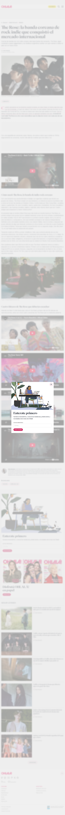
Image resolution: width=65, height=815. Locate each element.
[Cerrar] (51, 384)
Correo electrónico (18, 422)
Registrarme (18, 429)
